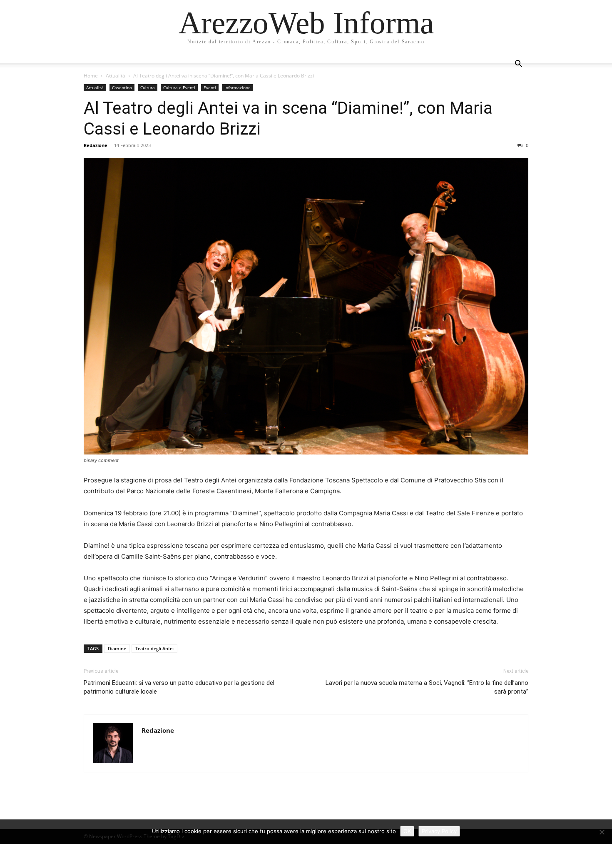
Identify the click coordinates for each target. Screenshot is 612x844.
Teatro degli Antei (154, 648)
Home (91, 75)
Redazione (95, 145)
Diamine (117, 648)
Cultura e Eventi (179, 87)
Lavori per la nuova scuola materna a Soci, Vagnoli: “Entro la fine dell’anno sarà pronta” (427, 687)
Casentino (122, 87)
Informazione (237, 87)
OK (407, 831)
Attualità (115, 75)
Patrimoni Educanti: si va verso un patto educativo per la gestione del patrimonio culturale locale (179, 687)
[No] (601, 832)
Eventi (210, 87)
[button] (518, 65)
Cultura (147, 87)
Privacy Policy (439, 831)
